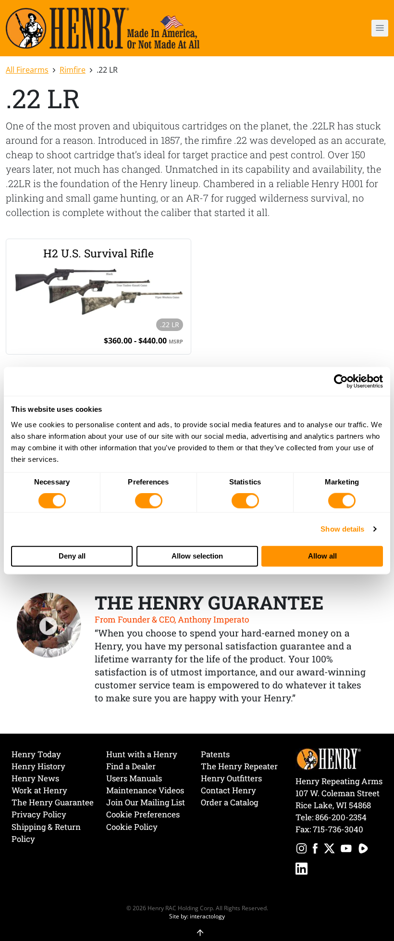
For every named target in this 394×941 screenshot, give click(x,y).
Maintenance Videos (145, 790)
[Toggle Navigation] (379, 28)
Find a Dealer (131, 766)
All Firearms (27, 69)
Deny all (72, 556)
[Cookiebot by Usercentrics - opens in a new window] (341, 381)
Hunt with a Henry (141, 754)
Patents (215, 754)
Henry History (38, 766)
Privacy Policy (39, 814)
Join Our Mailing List (145, 802)
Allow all (322, 556)
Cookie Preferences (143, 814)
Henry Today (36, 754)
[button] (348, 28)
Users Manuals (134, 778)
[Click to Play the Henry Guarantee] (49, 625)
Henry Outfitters (231, 778)
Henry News (35, 778)
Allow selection (197, 556)
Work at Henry (39, 790)
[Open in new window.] (302, 849)
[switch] (148, 501)
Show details (342, 529)
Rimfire (73, 69)
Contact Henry (228, 790)
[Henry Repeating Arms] (102, 28)
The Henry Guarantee (53, 802)
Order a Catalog (229, 802)
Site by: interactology (197, 916)
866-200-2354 (341, 817)
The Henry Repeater (239, 766)
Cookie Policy (132, 826)
